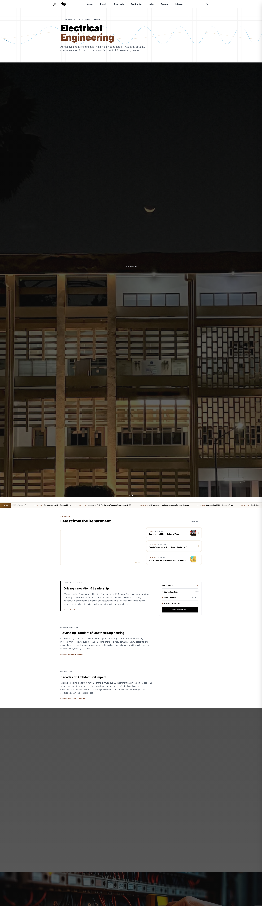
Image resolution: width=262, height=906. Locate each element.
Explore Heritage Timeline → (73, 699)
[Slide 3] (132, 495)
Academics (136, 4)
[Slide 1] (129, 495)
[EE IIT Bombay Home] (64, 4)
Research (119, 4)
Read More (131, 289)
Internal (179, 4)
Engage (164, 4)
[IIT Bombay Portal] (54, 4)
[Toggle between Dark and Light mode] (207, 4)
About (90, 4)
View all (195, 522)
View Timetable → (180, 610)
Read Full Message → (73, 610)
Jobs (151, 4)
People (103, 4)
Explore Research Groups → (72, 654)
